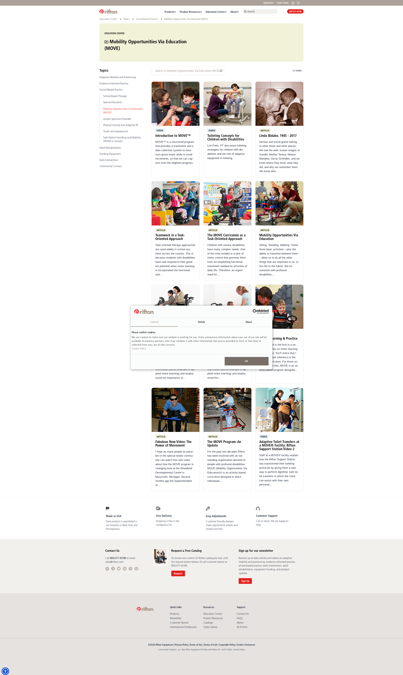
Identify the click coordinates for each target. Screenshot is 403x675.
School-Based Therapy (115, 96)
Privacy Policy (181, 644)
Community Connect (110, 166)
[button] (5, 671)
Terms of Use (196, 644)
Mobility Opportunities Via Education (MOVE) (123, 110)
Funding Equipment (110, 153)
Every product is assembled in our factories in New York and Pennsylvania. (122, 525)
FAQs (239, 618)
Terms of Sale (211, 644)
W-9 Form (242, 627)
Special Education (112, 102)
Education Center (215, 11)
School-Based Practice (147, 18)
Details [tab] (201, 321)
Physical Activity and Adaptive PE (120, 125)
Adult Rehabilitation (110, 147)
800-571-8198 (295, 11)
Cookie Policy (139, 348)
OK (246, 361)
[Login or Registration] (294, 3)
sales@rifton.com (114, 561)
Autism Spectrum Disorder (117, 118)
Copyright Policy (227, 644)
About (233, 11)
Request (178, 573)
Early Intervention (108, 160)
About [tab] (249, 321)
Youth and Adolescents (115, 131)
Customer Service (179, 622)
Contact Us (243, 613)
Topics (126, 18)
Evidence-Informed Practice (113, 83)
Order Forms (283, 2)
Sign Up (245, 581)
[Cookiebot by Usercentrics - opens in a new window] (255, 311)
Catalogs (208, 622)
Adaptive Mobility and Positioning (117, 77)
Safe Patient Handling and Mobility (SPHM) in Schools (122, 139)
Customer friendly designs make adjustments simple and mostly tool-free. (222, 525)
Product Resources (190, 11)
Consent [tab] (154, 321)
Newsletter (269, 2)
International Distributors (183, 627)
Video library (210, 627)
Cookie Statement (246, 644)
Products (169, 11)
